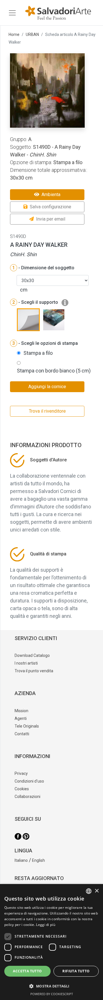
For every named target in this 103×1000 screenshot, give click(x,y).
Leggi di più (45, 924)
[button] (51, 986)
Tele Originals (27, 726)
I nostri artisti (26, 663)
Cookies (22, 789)
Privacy (21, 773)
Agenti (21, 718)
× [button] (96, 891)
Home (14, 34)
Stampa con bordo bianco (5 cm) (54, 371)
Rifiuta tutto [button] (76, 971)
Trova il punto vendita (34, 671)
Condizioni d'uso (29, 781)
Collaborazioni (27, 796)
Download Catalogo (32, 655)
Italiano (21, 860)
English (38, 860)
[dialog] (51, 942)
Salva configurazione (50, 206)
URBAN (32, 34)
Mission (21, 710)
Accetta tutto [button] (27, 971)
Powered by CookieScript (51, 994)
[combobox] (89, 891)
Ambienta (50, 194)
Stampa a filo (38, 353)
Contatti (22, 734)
